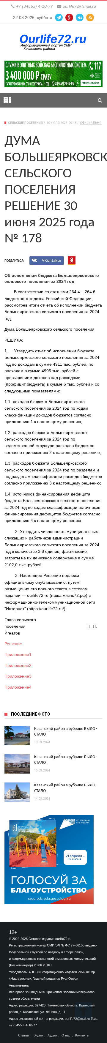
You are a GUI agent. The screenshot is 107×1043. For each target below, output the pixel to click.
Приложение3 (18, 676)
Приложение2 (18, 665)
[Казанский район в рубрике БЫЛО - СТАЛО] (17, 735)
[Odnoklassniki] (69, 17)
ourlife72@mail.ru (79, 6)
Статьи (23, 1035)
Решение (13, 643)
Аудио (52, 1035)
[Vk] (80, 17)
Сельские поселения (25, 122)
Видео (38, 1035)
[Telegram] (59, 17)
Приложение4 (18, 687)
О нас (66, 1035)
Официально (91, 122)
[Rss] (90, 17)
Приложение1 (18, 654)
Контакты (82, 1035)
